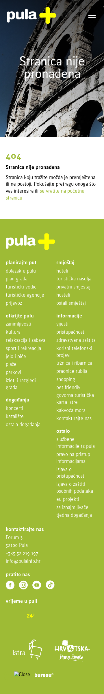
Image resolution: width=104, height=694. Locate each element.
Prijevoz (14, 303)
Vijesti (62, 324)
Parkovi (13, 372)
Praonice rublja (71, 371)
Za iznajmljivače (72, 507)
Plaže (11, 364)
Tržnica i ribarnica (74, 363)
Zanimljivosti (18, 324)
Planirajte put (21, 262)
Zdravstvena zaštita (76, 340)
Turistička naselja (73, 279)
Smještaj (65, 262)
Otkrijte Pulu (20, 316)
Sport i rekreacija (23, 348)
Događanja (17, 400)
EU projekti (67, 499)
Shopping (65, 379)
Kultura (13, 332)
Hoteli (62, 271)
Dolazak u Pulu (21, 271)
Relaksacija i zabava (25, 340)
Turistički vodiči (22, 287)
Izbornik (92, 15)
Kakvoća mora (71, 410)
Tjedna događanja (74, 515)
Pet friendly (68, 387)
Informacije (69, 316)
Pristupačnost (70, 332)
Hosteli (63, 295)
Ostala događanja (23, 424)
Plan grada (16, 279)
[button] (8, 675)
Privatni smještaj (73, 287)
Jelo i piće (16, 356)
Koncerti (14, 408)
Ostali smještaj (71, 303)
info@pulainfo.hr (23, 561)
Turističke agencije (25, 295)
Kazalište (15, 416)
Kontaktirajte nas (74, 418)
